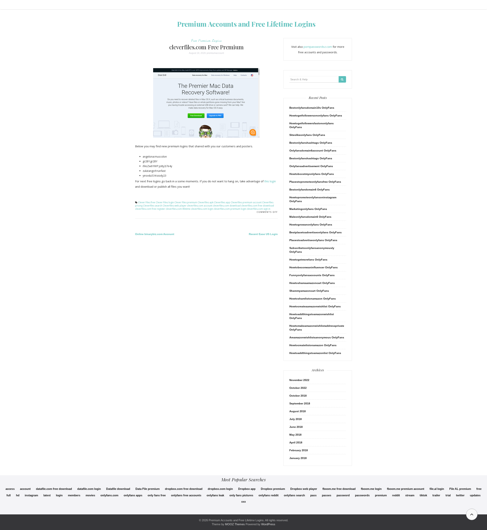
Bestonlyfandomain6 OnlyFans (309, 189)
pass (313, 495)
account (25, 488)
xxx (243, 501)
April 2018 (295, 442)
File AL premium (460, 488)
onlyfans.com (109, 495)
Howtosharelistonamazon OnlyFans (312, 298)
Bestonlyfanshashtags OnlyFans (310, 142)
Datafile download (118, 488)
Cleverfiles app (222, 202)
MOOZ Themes (235, 524)
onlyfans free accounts (186, 495)
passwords (362, 495)
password (343, 495)
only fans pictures (241, 495)
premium (381, 495)
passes (326, 495)
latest (47, 495)
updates (475, 495)
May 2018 (295, 434)
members (74, 495)
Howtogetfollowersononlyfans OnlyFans (315, 115)
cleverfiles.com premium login (230, 208)
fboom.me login (371, 488)
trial (448, 495)
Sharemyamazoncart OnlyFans (309, 290)
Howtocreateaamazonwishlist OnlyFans (315, 306)
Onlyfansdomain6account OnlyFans (312, 150)
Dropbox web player (303, 488)
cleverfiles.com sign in (258, 208)
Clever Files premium (185, 202)
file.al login (437, 488)
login (59, 495)
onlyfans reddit (269, 495)
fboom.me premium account (405, 488)
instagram (31, 495)
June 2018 (296, 426)
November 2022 (299, 380)
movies (90, 495)
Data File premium (147, 488)
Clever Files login (165, 202)
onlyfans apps (133, 495)
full (8, 495)
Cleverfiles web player (174, 205)
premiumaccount (215, 53)
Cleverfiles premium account (246, 202)
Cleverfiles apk (205, 202)
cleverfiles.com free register (150, 208)
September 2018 (299, 403)
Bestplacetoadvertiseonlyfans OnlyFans (315, 232)
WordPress (268, 524)
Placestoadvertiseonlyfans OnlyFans (313, 240)
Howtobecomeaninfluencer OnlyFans (313, 267)
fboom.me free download (339, 488)
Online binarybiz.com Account (154, 234)
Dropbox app (246, 488)
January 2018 (298, 458)
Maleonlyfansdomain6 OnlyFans (310, 216)
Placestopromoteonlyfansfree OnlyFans (315, 181)
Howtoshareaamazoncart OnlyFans (312, 283)
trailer (436, 495)
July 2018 (295, 419)
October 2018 (298, 395)
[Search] (342, 79)
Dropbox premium (273, 488)
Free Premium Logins (206, 40)
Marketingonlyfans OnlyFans (308, 208)
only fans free (157, 495)
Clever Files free (146, 202)
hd (17, 495)
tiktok (423, 495)
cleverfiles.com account (199, 205)
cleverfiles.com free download (257, 205)
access (10, 488)
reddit (396, 495)
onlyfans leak (215, 495)
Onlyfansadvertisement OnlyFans (311, 166)
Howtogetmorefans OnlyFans (308, 259)
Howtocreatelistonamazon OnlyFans (313, 345)
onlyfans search (294, 495)
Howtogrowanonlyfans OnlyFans (310, 224)
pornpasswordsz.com (318, 47)
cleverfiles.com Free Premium (206, 47)
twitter (460, 495)
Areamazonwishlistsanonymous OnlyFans (316, 337)
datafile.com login (89, 488)
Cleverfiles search (152, 205)
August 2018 (297, 411)
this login (270, 181)
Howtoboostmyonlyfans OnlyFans (311, 173)
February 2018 (298, 450)
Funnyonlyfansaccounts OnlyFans (312, 275)
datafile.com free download (54, 488)
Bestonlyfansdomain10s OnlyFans (311, 107)
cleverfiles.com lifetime (178, 208)
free (478, 488)
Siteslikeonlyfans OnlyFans (307, 134)
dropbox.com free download (183, 488)
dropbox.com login (220, 488)
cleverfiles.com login (202, 208)
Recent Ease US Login (263, 234)
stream (409, 495)
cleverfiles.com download (227, 205)
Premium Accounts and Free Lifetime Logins (246, 23)
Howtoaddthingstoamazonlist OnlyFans (315, 353)
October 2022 (298, 387)
